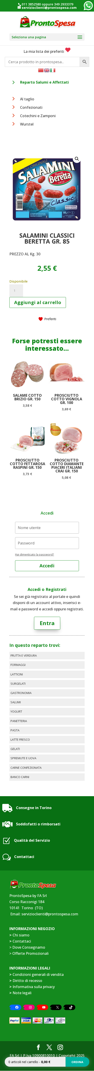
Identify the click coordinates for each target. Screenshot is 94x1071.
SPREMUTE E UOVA (23, 758)
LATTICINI (16, 674)
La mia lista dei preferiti (44, 51)
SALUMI (15, 702)
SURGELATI (18, 684)
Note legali (22, 992)
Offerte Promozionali (30, 953)
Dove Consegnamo (28, 947)
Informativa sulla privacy (34, 986)
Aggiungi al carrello (37, 302)
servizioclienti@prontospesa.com (49, 913)
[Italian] (53, 69)
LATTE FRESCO (20, 739)
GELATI (15, 749)
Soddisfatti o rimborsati (38, 824)
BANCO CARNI (19, 777)
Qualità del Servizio (32, 840)
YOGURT (16, 711)
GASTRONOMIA (20, 693)
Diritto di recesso (27, 980)
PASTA (14, 730)
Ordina (77, 1062)
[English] (47, 69)
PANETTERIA (18, 721)
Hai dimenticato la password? (34, 554)
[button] (77, 159)
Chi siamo (21, 935)
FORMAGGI (18, 665)
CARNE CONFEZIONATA (26, 768)
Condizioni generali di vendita (38, 974)
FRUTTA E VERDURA (23, 655)
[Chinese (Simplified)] (41, 69)
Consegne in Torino (34, 807)
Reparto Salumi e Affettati (44, 82)
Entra (47, 623)
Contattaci (24, 856)
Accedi (47, 566)
